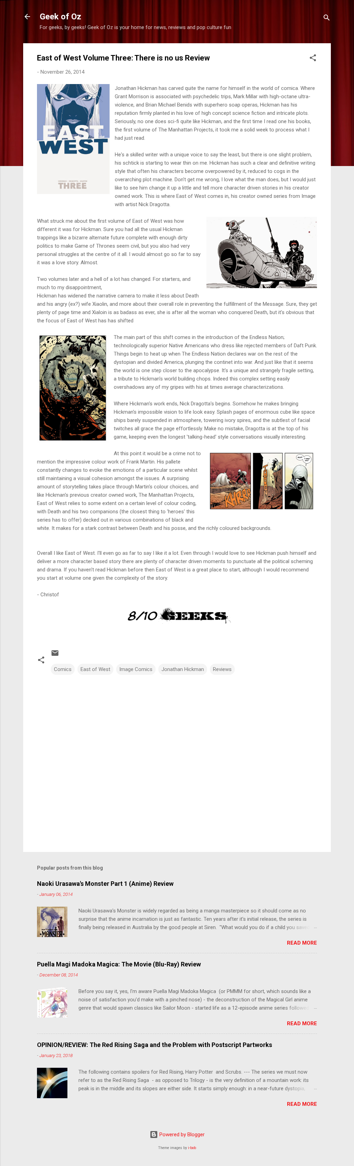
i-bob (192, 1148)
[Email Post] (55, 655)
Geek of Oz (60, 16)
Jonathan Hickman (182, 669)
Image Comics (135, 669)
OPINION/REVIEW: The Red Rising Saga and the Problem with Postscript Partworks (154, 1044)
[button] (313, 59)
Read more (302, 943)
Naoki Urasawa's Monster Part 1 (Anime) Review (105, 883)
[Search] (327, 18)
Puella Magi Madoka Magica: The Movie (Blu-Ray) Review (119, 964)
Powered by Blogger (181, 1134)
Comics (63, 669)
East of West (95, 669)
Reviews (222, 669)
